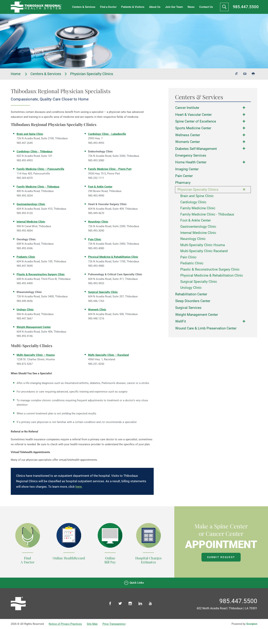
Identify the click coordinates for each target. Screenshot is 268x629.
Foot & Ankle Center (100, 186)
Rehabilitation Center (191, 294)
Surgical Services (188, 308)
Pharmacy (183, 182)
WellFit (180, 321)
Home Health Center (190, 162)
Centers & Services (83, 7)
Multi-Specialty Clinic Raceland (204, 251)
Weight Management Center (196, 314)
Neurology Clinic (193, 239)
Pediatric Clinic (191, 263)
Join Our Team (174, 7)
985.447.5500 (246, 7)
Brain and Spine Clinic (197, 196)
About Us (154, 7)
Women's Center (187, 142)
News (191, 7)
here (78, 486)
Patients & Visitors (132, 7)
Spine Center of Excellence (195, 121)
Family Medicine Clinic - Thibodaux (207, 214)
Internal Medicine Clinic (198, 233)
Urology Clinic (191, 288)
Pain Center (184, 176)
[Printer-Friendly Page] (253, 74)
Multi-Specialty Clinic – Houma (36, 355)
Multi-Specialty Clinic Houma (202, 245)
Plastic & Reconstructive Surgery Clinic (210, 269)
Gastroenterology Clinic (198, 226)
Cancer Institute (187, 108)
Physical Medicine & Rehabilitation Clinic (211, 275)
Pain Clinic (188, 257)
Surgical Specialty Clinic (198, 281)
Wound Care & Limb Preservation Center (205, 328)
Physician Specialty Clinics (197, 189)
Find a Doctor (108, 7)
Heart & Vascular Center (193, 114)
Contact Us (206, 7)
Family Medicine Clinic (197, 208)
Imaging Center (187, 169)
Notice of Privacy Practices (65, 624)
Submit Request (221, 557)
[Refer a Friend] (244, 74)
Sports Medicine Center (193, 128)
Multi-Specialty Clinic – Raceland (108, 355)
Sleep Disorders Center (192, 301)
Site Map (92, 624)
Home (16, 74)
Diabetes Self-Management (196, 149)
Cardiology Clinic (193, 202)
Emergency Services (190, 155)
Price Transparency (114, 624)
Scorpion (251, 624)
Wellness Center (187, 135)
